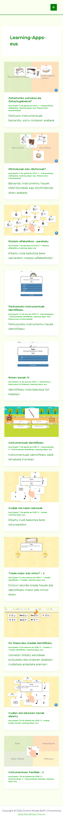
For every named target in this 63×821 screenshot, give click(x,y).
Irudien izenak (14, 723)
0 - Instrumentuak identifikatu (21, 449)
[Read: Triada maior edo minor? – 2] (31, 552)
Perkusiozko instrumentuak (20, 319)
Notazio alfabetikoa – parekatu (28, 241)
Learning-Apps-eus (27, 108)
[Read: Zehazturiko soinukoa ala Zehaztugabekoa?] (31, 76)
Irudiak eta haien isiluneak (25, 508)
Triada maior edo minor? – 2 (26, 573)
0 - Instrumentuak (45, 314)
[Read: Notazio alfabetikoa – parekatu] (31, 220)
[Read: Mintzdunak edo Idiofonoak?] (31, 147)
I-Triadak (23, 580)
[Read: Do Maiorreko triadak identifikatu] (31, 622)
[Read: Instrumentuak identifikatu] (31, 421)
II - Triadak (45, 647)
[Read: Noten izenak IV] (31, 356)
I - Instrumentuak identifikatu (31, 315)
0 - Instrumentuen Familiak (33, 779)
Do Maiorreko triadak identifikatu (30, 643)
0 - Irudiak (42, 512)
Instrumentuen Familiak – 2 (26, 772)
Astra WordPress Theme (31, 814)
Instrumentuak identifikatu (25, 442)
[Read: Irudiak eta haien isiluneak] (31, 486)
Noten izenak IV (18, 377)
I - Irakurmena (43, 382)
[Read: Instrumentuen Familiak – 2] (31, 751)
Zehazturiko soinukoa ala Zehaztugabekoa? (24, 99)
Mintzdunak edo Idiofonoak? (27, 169)
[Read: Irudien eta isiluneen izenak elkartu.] (31, 691)
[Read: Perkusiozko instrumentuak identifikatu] (31, 285)
